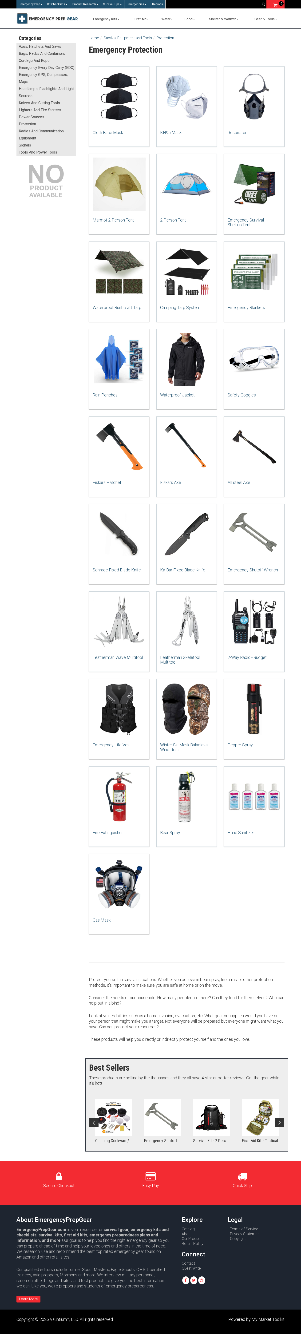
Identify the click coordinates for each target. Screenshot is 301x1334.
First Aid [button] (140, 19)
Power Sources (31, 117)
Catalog (188, 1229)
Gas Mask (102, 920)
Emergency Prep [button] (29, 4)
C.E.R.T (142, 1269)
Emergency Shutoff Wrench (253, 569)
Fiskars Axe (170, 482)
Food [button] (189, 19)
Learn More (28, 1299)
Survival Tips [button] (111, 4)
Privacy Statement (245, 1234)
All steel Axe (239, 482)
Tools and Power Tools (38, 152)
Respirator (237, 132)
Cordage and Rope (34, 60)
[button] (185, 1280)
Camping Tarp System (180, 307)
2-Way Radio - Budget (247, 657)
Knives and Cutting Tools (39, 103)
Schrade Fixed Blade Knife (117, 569)
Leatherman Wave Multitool (118, 657)
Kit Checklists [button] (56, 4)
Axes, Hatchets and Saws (40, 46)
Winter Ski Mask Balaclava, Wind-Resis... (184, 747)
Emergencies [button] (135, 4)
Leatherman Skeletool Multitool (180, 660)
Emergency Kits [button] (105, 19)
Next (279, 1122)
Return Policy (192, 1243)
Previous (94, 1122)
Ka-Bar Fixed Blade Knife (182, 569)
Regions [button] (157, 4)
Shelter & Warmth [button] (222, 19)
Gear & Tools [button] (264, 19)
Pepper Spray (240, 744)
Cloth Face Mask (108, 132)
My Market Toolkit (268, 1319)
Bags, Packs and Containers (42, 53)
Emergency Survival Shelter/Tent (246, 222)
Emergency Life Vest (112, 744)
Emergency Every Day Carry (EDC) (46, 67)
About (187, 1234)
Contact (188, 1263)
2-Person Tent (173, 220)
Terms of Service (244, 1229)
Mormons (68, 1274)
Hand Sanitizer (241, 832)
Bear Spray (170, 832)
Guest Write (191, 1268)
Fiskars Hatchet (107, 482)
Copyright (238, 1238)
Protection (27, 124)
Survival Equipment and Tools (128, 38)
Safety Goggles (242, 394)
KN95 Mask (171, 132)
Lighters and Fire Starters (40, 110)
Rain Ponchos (105, 394)
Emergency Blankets (246, 307)
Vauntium (58, 1319)
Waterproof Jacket (177, 394)
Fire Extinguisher (108, 832)
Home (94, 38)
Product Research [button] (84, 4)
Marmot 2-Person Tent (113, 220)
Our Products (192, 1238)
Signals (25, 145)
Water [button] (165, 19)
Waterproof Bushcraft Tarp (117, 307)
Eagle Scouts (123, 1269)
